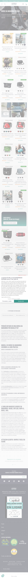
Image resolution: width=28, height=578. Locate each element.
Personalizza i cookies (7, 301)
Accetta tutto (21, 301)
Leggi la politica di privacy (5, 297)
